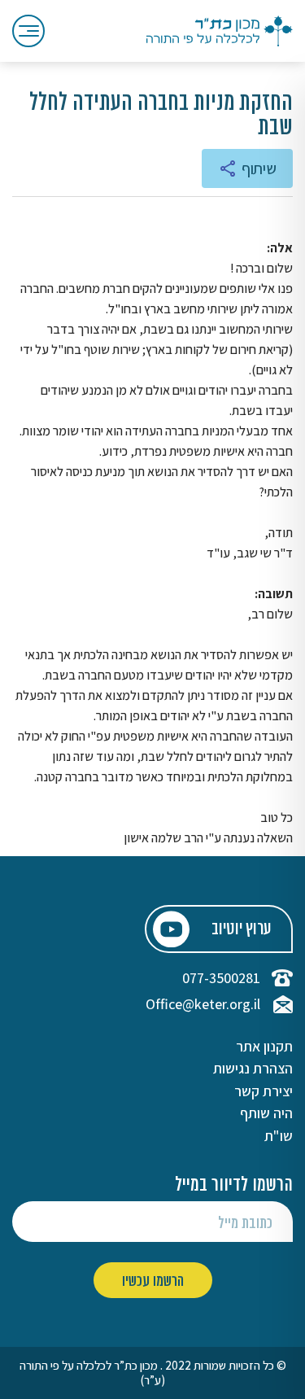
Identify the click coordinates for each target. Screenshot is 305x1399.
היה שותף (266, 1113)
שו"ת (278, 1136)
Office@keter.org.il (203, 1004)
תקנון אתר (264, 1047)
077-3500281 (221, 978)
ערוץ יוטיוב (241, 929)
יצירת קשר (263, 1091)
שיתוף (259, 168)
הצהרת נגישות (253, 1069)
